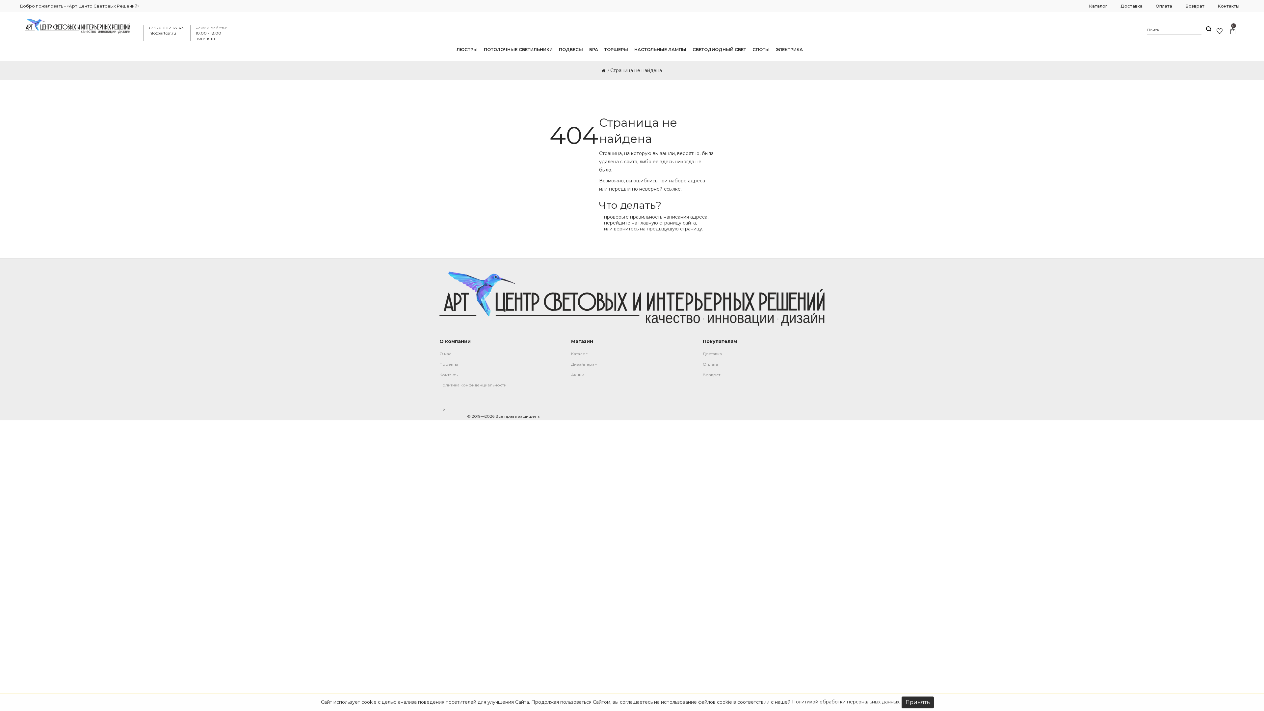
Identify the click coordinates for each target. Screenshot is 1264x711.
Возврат (711, 374)
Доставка (712, 353)
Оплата (710, 364)
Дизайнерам (584, 364)
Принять (918, 702)
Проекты (448, 364)
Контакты (449, 374)
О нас (445, 353)
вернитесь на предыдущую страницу (658, 229)
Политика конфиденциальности (473, 384)
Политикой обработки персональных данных (845, 702)
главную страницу (660, 223)
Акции (577, 374)
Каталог (579, 353)
